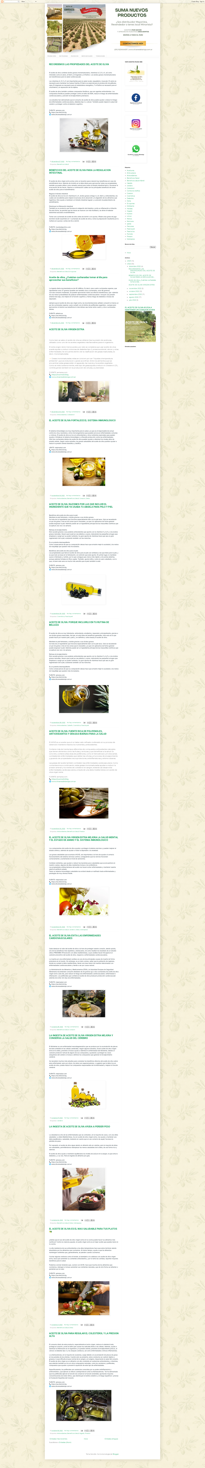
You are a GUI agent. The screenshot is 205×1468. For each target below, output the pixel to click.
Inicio (86, 1439)
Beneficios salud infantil (135, 181)
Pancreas (130, 226)
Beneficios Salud (63, 164)
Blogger (116, 1454)
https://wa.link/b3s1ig (60, 375)
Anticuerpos (131, 173)
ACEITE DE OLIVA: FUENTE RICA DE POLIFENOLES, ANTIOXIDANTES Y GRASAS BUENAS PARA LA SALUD (77, 732)
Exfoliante (130, 206)
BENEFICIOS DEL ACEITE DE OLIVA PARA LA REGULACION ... (142, 276)
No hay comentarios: (73, 161)
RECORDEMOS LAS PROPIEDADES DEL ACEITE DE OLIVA (79, 64)
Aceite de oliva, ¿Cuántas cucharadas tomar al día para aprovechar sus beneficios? (78, 278)
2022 (129, 264)
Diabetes (130, 198)
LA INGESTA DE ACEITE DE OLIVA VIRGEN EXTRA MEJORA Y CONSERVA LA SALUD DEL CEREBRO (81, 1036)
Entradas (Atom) (65, 1442)
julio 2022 (132, 300)
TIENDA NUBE (100, 56)
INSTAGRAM (63, 56)
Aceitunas (130, 170)
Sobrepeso (84, 929)
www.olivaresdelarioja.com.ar (64, 377)
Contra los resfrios (133, 191)
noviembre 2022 (135, 288)
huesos (129, 214)
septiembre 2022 (135, 294)
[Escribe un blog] (89, 162)
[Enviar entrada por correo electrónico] (83, 161)
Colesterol (70, 414)
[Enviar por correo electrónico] (87, 162)
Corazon (82, 498)
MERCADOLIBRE (87, 56)
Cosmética (61, 616)
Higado (81, 1433)
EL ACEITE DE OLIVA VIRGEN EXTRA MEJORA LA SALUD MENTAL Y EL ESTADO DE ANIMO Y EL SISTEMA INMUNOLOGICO (83, 838)
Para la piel (69, 616)
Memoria (130, 221)
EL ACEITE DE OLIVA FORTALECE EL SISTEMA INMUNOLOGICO (82, 420)
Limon (129, 216)
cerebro (72, 929)
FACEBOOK (74, 56)
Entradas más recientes (58, 1439)
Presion (82, 831)
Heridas (130, 209)
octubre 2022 (134, 291)
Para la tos (131, 231)
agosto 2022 (134, 297)
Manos (129, 219)
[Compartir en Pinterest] (95, 162)
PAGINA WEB (51, 56)
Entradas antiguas (111, 1439)
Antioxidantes (62, 414)
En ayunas (72, 271)
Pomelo (130, 234)
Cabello (70, 725)
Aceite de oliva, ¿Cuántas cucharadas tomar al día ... (142, 281)
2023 (129, 261)
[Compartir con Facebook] (93, 162)
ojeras (129, 224)
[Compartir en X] (91, 162)
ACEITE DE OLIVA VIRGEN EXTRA (66, 329)
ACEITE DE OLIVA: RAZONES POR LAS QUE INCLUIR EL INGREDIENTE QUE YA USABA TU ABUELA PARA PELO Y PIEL (81, 505)
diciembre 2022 (135, 266)
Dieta (88, 498)
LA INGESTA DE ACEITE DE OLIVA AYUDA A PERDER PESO (79, 1126)
